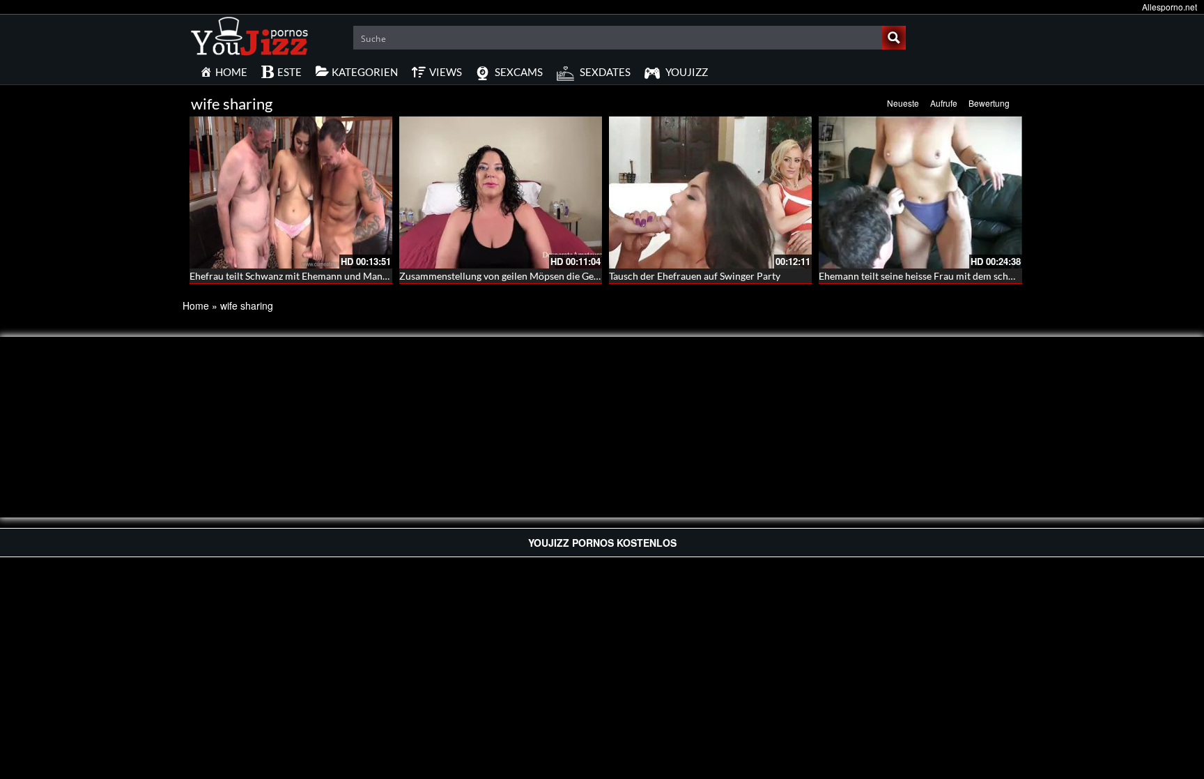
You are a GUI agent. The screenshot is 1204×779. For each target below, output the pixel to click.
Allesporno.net (1169, 6)
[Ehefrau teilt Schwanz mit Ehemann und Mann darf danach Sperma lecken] (291, 192)
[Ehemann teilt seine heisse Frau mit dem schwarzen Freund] (920, 192)
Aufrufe (943, 103)
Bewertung (989, 103)
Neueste (903, 103)
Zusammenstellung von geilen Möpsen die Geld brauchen (522, 276)
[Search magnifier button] (894, 38)
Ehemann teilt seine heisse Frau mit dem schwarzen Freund (946, 276)
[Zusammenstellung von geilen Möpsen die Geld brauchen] (500, 192)
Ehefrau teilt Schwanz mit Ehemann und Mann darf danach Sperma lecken (348, 276)
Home (196, 305)
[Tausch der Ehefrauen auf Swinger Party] (710, 192)
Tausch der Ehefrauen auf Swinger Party (694, 276)
